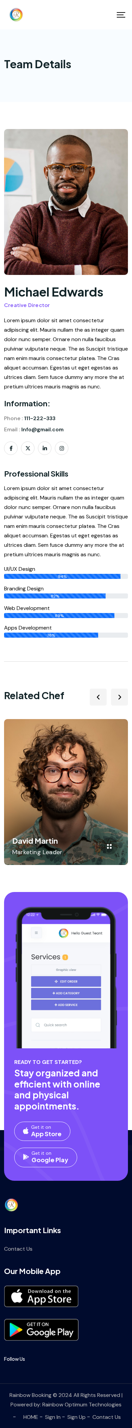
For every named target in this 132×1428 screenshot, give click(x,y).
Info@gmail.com (42, 429)
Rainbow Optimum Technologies (82, 1404)
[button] (98, 697)
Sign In (53, 1417)
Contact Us (18, 1248)
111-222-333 (40, 418)
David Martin (35, 840)
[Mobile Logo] (16, 14)
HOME (30, 1417)
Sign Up (76, 1417)
